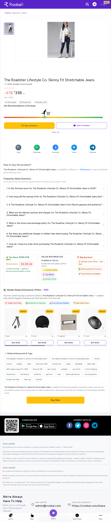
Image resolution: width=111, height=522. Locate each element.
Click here (84, 169)
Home (8, 13)
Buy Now (16, 343)
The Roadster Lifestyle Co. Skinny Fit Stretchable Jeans (29, 169)
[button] (103, 328)
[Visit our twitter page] (78, 425)
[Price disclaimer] (23, 94)
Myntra (55, 260)
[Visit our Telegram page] (94, 425)
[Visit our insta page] (86, 425)
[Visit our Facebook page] (69, 425)
